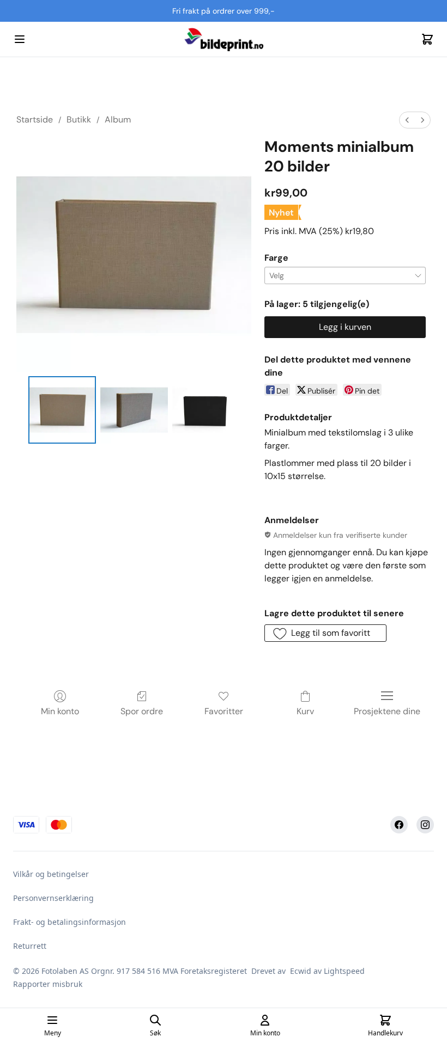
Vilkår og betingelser (51, 874)
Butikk (79, 119)
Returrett (29, 946)
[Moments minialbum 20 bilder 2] (206, 410)
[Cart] (427, 39)
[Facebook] (399, 824)
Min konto (60, 711)
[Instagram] (425, 824)
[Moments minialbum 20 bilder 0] (62, 410)
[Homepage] (223, 39)
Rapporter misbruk (47, 984)
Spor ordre (141, 711)
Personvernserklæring (53, 898)
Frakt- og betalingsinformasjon (69, 922)
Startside (34, 119)
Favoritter (223, 711)
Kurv (305, 711)
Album (118, 119)
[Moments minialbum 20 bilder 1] (134, 410)
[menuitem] (407, 120)
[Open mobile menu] (20, 39)
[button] (325, 633)
